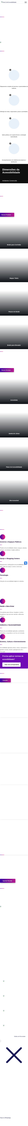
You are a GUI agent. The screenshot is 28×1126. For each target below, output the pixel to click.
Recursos (2, 961)
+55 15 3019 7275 (5, 937)
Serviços (2, 956)
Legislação (2, 958)
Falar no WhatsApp (5, 1117)
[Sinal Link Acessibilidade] (8, 2)
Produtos (2, 953)
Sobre (1, 951)
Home (1, 949)
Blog (1, 963)
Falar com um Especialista (12, 664)
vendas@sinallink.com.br (6, 942)
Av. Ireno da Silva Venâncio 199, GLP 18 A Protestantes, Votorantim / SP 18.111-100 (10, 933)
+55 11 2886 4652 (5, 939)
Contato (2, 966)
